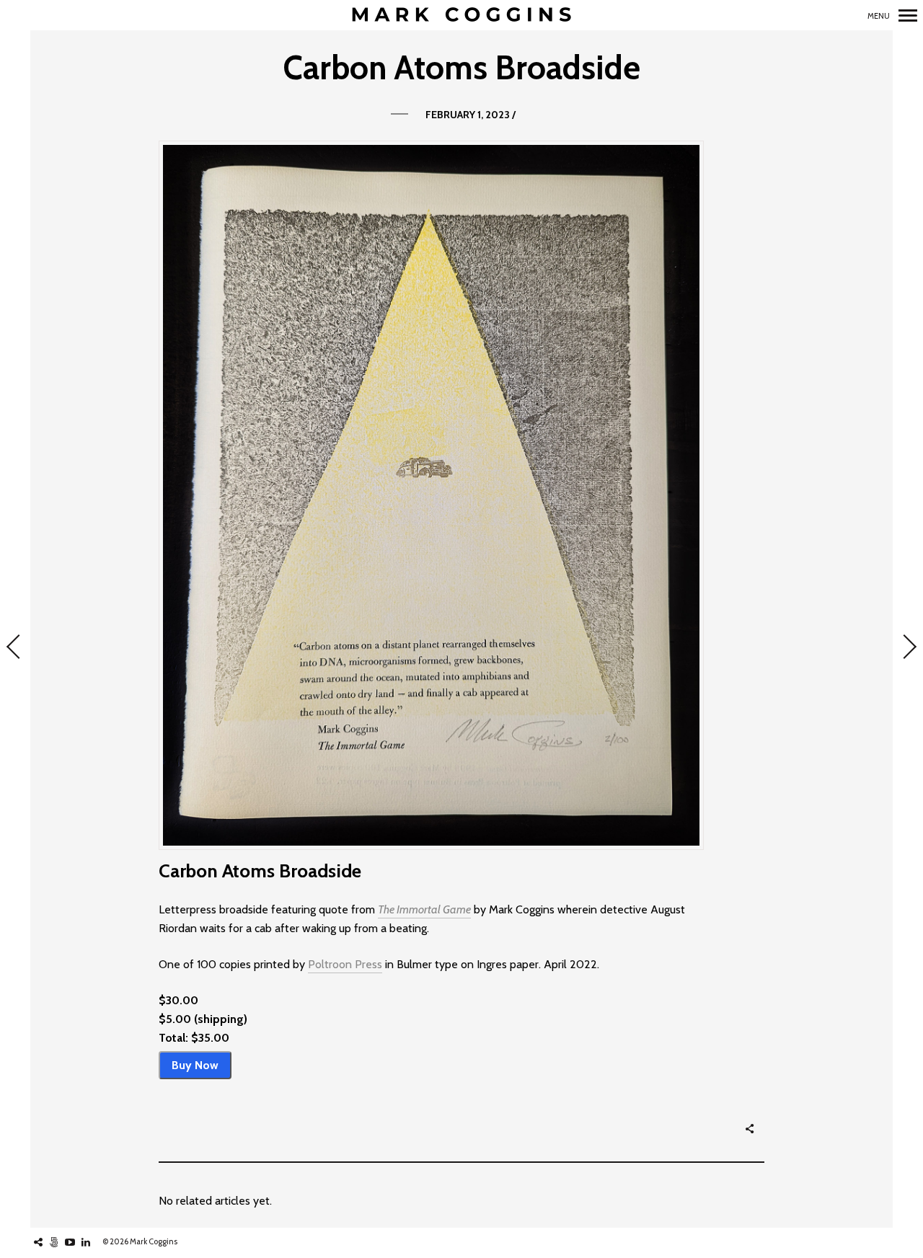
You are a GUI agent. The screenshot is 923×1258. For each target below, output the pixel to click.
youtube (77, 1242)
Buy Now (195, 1065)
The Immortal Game (424, 909)
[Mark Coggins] (461, 15)
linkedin (93, 1242)
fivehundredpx (61, 1242)
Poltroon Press (345, 964)
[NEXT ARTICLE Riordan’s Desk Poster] (908, 648)
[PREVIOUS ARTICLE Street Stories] (15, 648)
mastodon (45, 1242)
